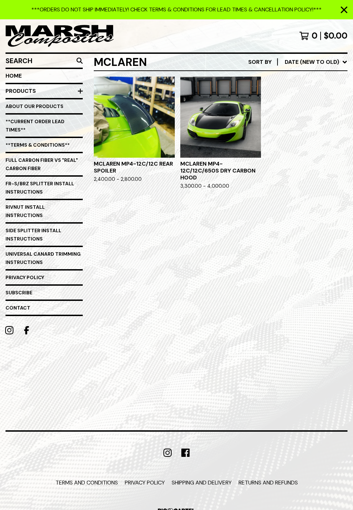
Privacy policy (145, 482)
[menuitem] (297, 62)
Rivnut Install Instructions (25, 211)
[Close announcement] (344, 9)
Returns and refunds (268, 482)
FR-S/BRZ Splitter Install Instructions (40, 187)
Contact (18, 308)
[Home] (60, 36)
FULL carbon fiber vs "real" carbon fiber (42, 164)
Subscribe (19, 293)
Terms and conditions (87, 482)
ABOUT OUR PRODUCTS (34, 106)
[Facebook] (26, 330)
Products (21, 91)
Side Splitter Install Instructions (33, 234)
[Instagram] (9, 330)
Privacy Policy (25, 277)
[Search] (79, 61)
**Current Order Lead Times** (35, 125)
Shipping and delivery (202, 482)
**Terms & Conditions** (38, 145)
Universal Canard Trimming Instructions (43, 258)
